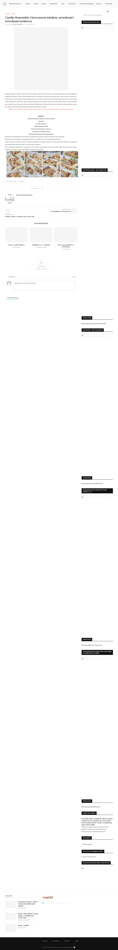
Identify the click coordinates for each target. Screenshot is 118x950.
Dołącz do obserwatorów (89, 856)
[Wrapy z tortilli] (10, 928)
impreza (21, 181)
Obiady (27, 3)
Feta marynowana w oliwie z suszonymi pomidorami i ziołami (28, 904)
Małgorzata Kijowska (18, 24)
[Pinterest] (102, 11)
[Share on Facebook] (45, 188)
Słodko (43, 3)
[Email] (104, 11)
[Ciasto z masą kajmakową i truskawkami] (65, 234)
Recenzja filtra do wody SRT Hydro (92, 483)
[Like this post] (43, 188)
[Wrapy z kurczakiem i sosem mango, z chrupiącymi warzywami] (10, 916)
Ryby (63, 3)
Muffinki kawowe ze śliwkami (41, 245)
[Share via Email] (51, 188)
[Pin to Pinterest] (49, 188)
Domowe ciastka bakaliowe (16, 245)
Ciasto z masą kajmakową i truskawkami (66, 246)
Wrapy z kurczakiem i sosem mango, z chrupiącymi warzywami (28, 916)
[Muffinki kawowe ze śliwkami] (41, 234)
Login (73, 276)
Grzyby (36, 3)
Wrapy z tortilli (23, 925)
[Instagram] (100, 11)
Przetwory (53, 3)
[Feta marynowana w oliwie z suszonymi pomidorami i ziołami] (10, 904)
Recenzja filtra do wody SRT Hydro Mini (94, 323)
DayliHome (72, 3)
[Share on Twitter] (47, 188)
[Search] (112, 11)
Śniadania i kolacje (15, 3)
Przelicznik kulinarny (86, 3)
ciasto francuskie (11, 181)
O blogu (98, 3)
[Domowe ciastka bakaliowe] (16, 234)
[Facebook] (99, 11)
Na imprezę (108, 3)
